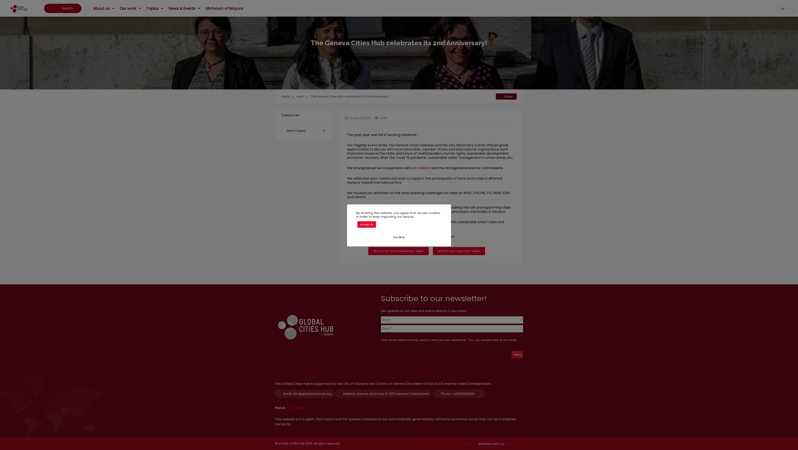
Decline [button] (399, 237)
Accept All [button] (366, 224)
